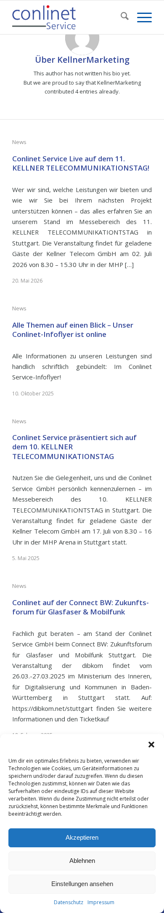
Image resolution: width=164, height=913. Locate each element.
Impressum (100, 902)
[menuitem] (120, 17)
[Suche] (120, 17)
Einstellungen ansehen (82, 883)
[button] (151, 744)
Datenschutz (68, 902)
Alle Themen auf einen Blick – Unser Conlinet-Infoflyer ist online (72, 329)
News (19, 142)
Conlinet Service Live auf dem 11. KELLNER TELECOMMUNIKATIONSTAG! (80, 163)
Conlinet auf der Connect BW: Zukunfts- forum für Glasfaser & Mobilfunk (80, 607)
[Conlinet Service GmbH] (68, 17)
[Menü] (140, 17)
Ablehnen (82, 860)
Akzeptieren (82, 837)
